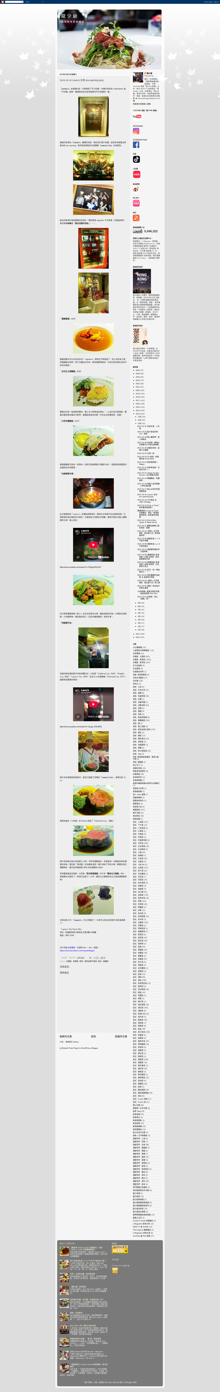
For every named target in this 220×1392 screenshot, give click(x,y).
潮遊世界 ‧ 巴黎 (139, 1142)
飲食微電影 (137, 1120)
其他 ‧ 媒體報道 (139, 720)
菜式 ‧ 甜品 (137, 992)
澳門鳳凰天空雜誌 (140, 1187)
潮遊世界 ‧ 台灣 (139, 1145)
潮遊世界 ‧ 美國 (139, 1151)
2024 (138, 377)
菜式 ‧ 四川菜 (138, 871)
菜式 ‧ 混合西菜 (139, 989)
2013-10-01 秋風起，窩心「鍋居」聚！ (147, 598)
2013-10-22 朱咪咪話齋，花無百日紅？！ (148, 468)
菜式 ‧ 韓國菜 (138, 1084)
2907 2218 (69, 935)
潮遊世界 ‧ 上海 (139, 1139)
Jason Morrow (113, 1382)
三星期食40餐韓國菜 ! (141, 650)
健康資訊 (136, 804)
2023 (138, 380)
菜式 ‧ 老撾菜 (138, 889)
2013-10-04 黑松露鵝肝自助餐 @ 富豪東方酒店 (148, 576)
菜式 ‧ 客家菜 (138, 935)
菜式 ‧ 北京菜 (138, 858)
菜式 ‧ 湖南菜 (138, 1011)
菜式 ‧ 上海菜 (138, 822)
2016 (138, 404)
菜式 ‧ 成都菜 (138, 886)
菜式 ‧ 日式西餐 (139, 846)
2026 (138, 370)
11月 (140, 420)
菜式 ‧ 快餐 (137, 910)
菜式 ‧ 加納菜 (138, 855)
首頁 (93, 1036)
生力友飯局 (137, 665)
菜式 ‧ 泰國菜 (138, 959)
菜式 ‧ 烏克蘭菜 (139, 968)
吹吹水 (135, 684)
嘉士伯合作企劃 (139, 1132)
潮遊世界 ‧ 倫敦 (139, 1157)
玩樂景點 (136, 774)
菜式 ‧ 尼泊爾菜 (139, 874)
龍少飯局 (136, 1196)
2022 (138, 384)
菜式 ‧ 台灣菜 (138, 868)
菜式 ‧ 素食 (137, 974)
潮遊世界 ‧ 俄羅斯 (140, 1148)
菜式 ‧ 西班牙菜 (139, 898)
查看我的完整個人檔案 (142, 104)
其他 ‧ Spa (137, 754)
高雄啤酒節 (137, 798)
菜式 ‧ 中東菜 (138, 834)
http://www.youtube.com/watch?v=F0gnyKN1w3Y (80, 567)
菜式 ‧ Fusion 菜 (139, 1102)
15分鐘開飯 (137, 647)
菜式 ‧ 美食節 (138, 944)
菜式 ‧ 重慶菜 (138, 956)
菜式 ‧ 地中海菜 (139, 883)
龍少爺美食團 (138, 1199)
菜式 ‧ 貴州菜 (138, 1017)
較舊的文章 (121, 1036)
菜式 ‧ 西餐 (137, 901)
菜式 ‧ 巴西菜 (138, 837)
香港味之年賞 (138, 788)
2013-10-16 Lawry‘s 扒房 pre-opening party (147, 496)
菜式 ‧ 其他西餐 (139, 916)
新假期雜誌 (137, 1129)
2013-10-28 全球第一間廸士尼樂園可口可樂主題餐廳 (148, 444)
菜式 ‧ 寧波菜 (138, 1047)
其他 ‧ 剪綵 (137, 714)
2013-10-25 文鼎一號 (145, 453)
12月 (140, 417)
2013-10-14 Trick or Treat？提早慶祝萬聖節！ (148, 506)
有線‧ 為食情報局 (139, 675)
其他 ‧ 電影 (137, 736)
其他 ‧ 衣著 (137, 699)
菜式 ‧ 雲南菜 (138, 1023)
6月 (139, 613)
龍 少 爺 (69, 16)
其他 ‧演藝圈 (138, 762)
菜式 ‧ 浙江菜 (138, 962)
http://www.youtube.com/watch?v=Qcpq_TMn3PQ (81, 727)
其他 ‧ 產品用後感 (140, 717)
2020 (138, 390)
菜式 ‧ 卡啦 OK (139, 865)
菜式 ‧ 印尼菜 (138, 877)
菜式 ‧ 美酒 (137, 947)
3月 (139, 623)
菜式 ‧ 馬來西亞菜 (140, 983)
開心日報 (136, 1105)
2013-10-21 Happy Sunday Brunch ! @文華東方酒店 (148, 474)
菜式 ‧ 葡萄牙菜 (139, 1041)
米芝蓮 (135, 681)
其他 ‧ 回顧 (137, 693)
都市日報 (136, 813)
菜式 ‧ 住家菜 (138, 904)
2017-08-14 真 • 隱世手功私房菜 (83, 1326)
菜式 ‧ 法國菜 (138, 922)
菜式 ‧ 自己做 (138, 892)
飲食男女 (136, 1117)
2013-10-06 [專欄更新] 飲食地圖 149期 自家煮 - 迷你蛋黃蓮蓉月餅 (148, 557)
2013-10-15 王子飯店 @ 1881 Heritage (147, 501)
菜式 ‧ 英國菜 (138, 953)
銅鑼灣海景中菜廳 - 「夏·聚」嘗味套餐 (85, 1339)
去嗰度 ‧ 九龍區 (139, 656)
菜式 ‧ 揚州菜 (138, 1002)
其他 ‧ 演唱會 (138, 742)
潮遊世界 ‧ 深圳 (139, 1175)
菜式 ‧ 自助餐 (138, 895)
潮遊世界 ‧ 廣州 (139, 1178)
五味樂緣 (136, 653)
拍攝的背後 (137, 768)
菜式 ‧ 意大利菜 (139, 1032)
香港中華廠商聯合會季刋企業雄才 (146, 783)
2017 (138, 400)
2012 (138, 634)
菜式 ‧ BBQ (137, 1096)
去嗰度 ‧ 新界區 (139, 662)
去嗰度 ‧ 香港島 (72, 961)
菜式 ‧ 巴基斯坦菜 (140, 840)
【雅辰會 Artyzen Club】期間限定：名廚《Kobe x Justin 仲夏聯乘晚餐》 (86, 1249)
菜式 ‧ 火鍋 (137, 852)
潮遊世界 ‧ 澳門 (139, 1181)
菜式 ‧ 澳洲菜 (138, 1081)
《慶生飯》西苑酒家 (78, 1287)
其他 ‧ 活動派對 (139, 705)
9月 (139, 603)
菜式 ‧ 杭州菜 (138, 919)
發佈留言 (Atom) (72, 1042)
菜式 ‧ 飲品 (137, 1029)
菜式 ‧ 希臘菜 (138, 907)
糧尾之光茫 (137, 1218)
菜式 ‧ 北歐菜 (138, 861)
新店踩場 (136, 1123)
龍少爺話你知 (138, 1209)
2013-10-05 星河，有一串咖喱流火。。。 (148, 571)
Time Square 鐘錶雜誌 (142, 1230)
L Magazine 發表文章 (141, 1224)
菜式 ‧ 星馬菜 (138, 938)
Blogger (129, 1382)
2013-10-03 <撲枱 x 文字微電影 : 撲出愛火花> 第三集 (148, 582)
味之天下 (136, 765)
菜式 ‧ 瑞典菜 (138, 1038)
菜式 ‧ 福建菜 (138, 1050)
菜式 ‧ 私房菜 (138, 913)
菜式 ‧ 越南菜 (138, 1020)
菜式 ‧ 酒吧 (137, 977)
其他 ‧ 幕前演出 (139, 739)
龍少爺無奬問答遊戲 (141, 1203)
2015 (138, 407)
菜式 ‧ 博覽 (137, 998)
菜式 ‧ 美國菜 (103, 961)
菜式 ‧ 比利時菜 (139, 849)
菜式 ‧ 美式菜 (138, 941)
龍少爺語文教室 (139, 1212)
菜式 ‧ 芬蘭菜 (138, 925)
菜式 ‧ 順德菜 (138, 1026)
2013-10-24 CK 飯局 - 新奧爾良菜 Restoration (148, 458)
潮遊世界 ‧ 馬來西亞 (141, 1169)
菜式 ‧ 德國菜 (138, 1062)
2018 (138, 397)
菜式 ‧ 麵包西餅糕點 (141, 1093)
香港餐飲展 (137, 791)
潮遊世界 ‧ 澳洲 (139, 1184)
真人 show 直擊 (139, 794)
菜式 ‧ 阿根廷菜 (139, 928)
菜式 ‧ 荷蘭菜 (138, 995)
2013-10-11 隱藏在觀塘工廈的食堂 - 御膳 (148, 527)
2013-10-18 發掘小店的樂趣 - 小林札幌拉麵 (148, 485)
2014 (138, 410)
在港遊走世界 (138, 672)
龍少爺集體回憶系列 (141, 1206)
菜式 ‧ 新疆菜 (138, 1035)
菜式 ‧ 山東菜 (138, 831)
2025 (138, 374)
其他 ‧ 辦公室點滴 (140, 751)
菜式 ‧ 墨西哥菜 (139, 1078)
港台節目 (136, 816)
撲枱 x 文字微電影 (140, 1135)
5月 (139, 616)
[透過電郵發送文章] (90, 958)
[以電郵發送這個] (94, 957)
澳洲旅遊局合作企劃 (141, 1190)
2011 (138, 637)
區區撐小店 (137, 807)
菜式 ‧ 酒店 (137, 980)
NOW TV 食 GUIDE (140, 1227)
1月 (139, 630)
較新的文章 (66, 1036)
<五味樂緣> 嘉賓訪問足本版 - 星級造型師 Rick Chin (148, 592)
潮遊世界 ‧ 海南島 (140, 1163)
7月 (139, 610)
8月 (139, 606)
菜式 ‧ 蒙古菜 (138, 1053)
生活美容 (136, 669)
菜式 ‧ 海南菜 (138, 965)
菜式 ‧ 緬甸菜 (138, 1072)
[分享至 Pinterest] (104, 957)
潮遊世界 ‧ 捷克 (139, 1172)
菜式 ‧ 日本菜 (138, 843)
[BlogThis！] (97, 957)
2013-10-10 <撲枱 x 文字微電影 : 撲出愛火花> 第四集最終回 (148, 533)
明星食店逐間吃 (139, 771)
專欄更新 (136, 810)
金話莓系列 (137, 777)
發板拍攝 (136, 819)
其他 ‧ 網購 (137, 748)
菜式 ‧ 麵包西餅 (139, 1090)
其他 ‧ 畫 (136, 723)
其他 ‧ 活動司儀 (139, 702)
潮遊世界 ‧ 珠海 (139, 1166)
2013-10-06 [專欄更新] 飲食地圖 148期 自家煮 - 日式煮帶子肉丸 (148, 564)
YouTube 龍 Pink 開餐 (141, 1236)
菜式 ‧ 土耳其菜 (139, 828)
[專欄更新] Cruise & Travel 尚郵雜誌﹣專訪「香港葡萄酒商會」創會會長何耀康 (148, 514)
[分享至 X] (99, 957)
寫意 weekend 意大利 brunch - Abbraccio (86, 1352)
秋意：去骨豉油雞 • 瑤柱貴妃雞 (82, 1274)
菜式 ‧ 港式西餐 (139, 1005)
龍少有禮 (136, 1193)
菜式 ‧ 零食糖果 (139, 1044)
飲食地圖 (136, 1114)
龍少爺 (149, 73)
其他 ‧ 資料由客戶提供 (88, 961)
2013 (138, 414)
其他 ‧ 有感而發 (139, 696)
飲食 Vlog (137, 1111)
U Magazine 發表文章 (141, 1233)
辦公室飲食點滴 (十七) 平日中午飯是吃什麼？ (88, 1261)
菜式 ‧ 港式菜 (138, 1008)
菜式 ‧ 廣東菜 (138, 1059)
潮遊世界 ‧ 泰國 (139, 1160)
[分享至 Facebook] (102, 957)
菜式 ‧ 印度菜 (138, 880)
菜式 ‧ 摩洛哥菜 (139, 1066)
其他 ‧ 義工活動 (139, 726)
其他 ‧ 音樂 (137, 708)
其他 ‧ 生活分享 (139, 690)
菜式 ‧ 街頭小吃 (139, 1014)
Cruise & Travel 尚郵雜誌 (143, 1221)
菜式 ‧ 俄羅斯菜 (139, 931)
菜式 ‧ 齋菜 (137, 1087)
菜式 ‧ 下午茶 (138, 825)
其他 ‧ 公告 (137, 687)
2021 (138, 387)
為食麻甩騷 (137, 780)
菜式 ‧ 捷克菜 (138, 986)
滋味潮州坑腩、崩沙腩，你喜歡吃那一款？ (87, 1300)
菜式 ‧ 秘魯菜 (138, 971)
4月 (139, 620)
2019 (138, 394)
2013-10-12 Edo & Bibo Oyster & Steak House (147, 521)
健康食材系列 (138, 801)
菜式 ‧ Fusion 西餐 (140, 1099)
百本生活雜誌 (138, 678)
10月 (140, 423)
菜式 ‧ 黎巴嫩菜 (139, 1075)
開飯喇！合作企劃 (140, 1108)
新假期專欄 (137, 1126)
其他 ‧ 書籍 (137, 711)
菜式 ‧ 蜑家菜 (138, 1056)
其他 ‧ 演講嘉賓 (139, 745)
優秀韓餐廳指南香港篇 (142, 1215)
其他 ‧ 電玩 (137, 733)
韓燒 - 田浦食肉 (76, 1313)
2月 (139, 626)
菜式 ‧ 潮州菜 (138, 1069)
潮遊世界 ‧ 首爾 (139, 1154)
